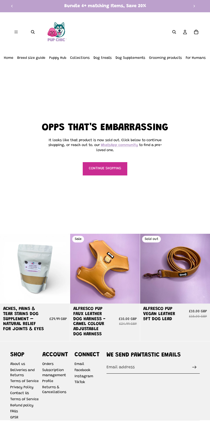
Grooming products (165, 58)
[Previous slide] (12, 6)
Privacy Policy (22, 387)
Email (79, 364)
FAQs (14, 411)
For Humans (196, 58)
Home (8, 58)
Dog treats (102, 58)
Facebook (82, 370)
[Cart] (196, 32)
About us (17, 364)
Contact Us (19, 393)
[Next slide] (194, 6)
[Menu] (16, 32)
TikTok (80, 382)
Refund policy (22, 405)
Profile (47, 381)
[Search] (32, 32)
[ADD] (62, 295)
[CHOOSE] (132, 295)
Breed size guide (31, 58)
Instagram (84, 376)
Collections (80, 58)
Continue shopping (105, 168)
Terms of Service (24, 381)
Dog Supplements (130, 58)
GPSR (14, 417)
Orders (48, 364)
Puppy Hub (57, 58)
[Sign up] (194, 367)
